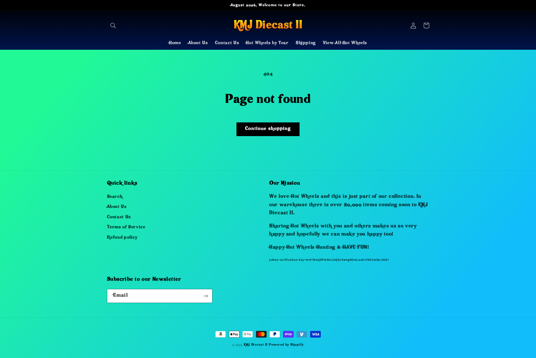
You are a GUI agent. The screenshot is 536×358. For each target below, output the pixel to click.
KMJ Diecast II (256, 345)
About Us (117, 207)
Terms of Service (126, 227)
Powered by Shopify (286, 345)
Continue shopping (268, 129)
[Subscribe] (205, 296)
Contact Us (119, 217)
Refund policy (122, 237)
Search (115, 197)
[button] (113, 25)
